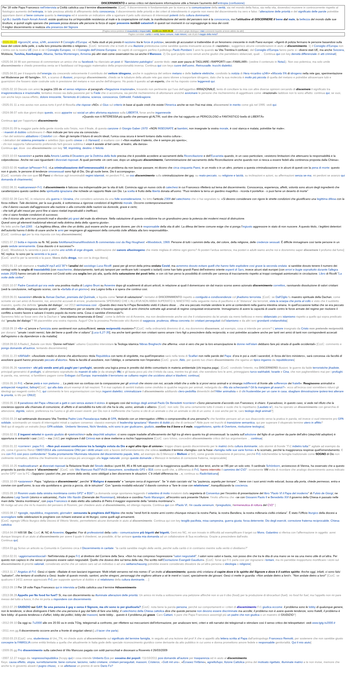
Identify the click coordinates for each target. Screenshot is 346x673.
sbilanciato (270, 316)
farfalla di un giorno (74, 289)
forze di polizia (153, 42)
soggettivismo (202, 426)
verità (221, 7)
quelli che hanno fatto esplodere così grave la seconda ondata (247, 265)
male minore (180, 34)
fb (20, 328)
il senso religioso (74, 89)
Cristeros (154, 662)
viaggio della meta (207, 34)
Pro (30, 650)
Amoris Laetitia (60, 155)
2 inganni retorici (41, 434)
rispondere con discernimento (72, 599)
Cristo (305, 328)
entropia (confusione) (231, 3)
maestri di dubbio (15, 132)
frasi (24, 19)
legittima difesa (326, 198)
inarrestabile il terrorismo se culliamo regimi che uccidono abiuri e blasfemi (139, 375)
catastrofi (147, 23)
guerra (55, 198)
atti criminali (328, 53)
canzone (113, 128)
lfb (119, 371)
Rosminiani (107, 497)
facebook (88, 61)
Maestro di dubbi (159, 422)
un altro (90, 112)
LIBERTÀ (132, 112)
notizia (235, 73)
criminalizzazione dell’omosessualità (79, 167)
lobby (312, 607)
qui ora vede (46, 285)
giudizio (149, 426)
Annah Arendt (38, 19)
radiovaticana (27, 465)
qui (278, 53)
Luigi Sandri (21, 497)
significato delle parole (312, 11)
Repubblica (103, 355)
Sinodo (99, 465)
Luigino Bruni (91, 285)
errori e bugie (293, 269)
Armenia (85, 53)
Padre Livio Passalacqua (84, 418)
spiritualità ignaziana (59, 191)
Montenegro (71, 53)
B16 (150, 469)
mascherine (64, 269)
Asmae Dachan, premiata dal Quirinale (70, 297)
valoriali (39, 563)
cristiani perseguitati (207, 320)
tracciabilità (42, 269)
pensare (54, 23)
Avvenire (109, 285)
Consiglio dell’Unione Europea (97, 49)
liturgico (313, 512)
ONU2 (31, 395)
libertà (156, 191)
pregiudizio (224, 505)
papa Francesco (57, 501)
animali (133, 383)
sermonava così (86, 305)
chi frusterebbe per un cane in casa (264, 391)
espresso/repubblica (45, 658)
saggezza (149, 320)
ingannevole (163, 112)
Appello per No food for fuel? (38, 595)
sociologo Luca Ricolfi (97, 265)
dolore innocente (50, 97)
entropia (38, 11)
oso (132, 175)
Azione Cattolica (234, 662)
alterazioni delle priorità (123, 595)
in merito (235, 104)
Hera (246, 73)
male (292, 19)
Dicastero (78, 155)
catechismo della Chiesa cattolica (143, 611)
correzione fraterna (300, 520)
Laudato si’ (265, 406)
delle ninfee (15, 277)
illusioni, (68, 77)
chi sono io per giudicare (125, 426)
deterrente (257, 520)
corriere (189, 402)
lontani (269, 559)
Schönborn (273, 465)
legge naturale (111, 458)
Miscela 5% (279, 73)
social (80, 112)
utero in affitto (312, 422)
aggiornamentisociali (32, 556)
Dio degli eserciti (275, 520)
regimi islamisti (94, 175)
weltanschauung (136, 563)
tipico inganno (262, 359)
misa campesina (213, 520)
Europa (86, 375)
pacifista (196, 520)
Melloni (182, 454)
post (117, 61)
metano (177, 73)
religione (244, 563)
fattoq (33, 387)
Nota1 (281, 61)
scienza (96, 97)
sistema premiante (33, 140)
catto (114, 532)
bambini (182, 128)
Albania (48, 53)
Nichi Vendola (98, 426)
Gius (106, 104)
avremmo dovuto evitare (191, 265)
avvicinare (191, 93)
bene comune (35, 15)
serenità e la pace (45, 254)
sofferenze (280, 383)
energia (47, 73)
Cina (286, 371)
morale (223, 128)
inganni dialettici (112, 391)
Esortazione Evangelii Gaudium (183, 559)
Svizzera (338, 49)
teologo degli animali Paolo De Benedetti (156, 402)
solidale (58, 426)
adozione (250, 434)
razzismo (130, 42)
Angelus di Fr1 (27, 571)
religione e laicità (232, 175)
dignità (20, 410)
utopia (31, 662)
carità (148, 34)
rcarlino (256, 73)
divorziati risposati (54, 465)
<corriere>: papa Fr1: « (71, 446)
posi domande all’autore (173, 658)
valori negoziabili (184, 556)
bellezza (305, 19)
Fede (97, 93)
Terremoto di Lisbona (76, 97)
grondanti (263, 320)
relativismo (201, 485)
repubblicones (285, 359)
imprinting (74, 148)
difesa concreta (180, 320)
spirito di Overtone (224, 426)
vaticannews (27, 187)
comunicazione (201, 7)
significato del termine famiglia (131, 638)
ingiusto (247, 226)
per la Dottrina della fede (100, 155)
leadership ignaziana (133, 422)
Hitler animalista (225, 391)
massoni (141, 662)
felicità (100, 148)
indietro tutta (300, 446)
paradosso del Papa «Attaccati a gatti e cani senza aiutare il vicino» (62, 402)
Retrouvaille (203, 65)
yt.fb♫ (8, 19)
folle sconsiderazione (128, 198)
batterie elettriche (203, 73)
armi (60, 230)
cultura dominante (197, 15)
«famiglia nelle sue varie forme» (233, 450)
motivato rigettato (269, 662)
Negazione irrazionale (119, 89)
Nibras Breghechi (150, 344)
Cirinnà (90, 438)
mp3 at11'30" (57, 265)
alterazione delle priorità (275, 11)
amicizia (46, 328)
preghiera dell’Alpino (105, 512)
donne (241, 344)
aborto (62, 359)
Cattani (168, 614)
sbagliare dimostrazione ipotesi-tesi (310, 391)
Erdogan (70, 375)
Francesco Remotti (281, 638)
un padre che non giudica (243, 614)
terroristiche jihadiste (326, 367)
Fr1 (45, 167)
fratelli (296, 383)
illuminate (101, 595)
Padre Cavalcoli (28, 285)
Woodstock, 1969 (159, 242)
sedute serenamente (22, 246)
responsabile (151, 226)
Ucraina (68, 198)
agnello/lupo (215, 662)
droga (72, 257)
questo (48, 112)
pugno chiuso (46, 665)
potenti (174, 15)
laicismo (82, 662)
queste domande (141, 458)
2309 (167, 198)
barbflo (16, 19)
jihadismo (243, 297)
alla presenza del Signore (62, 27)
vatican (23, 167)
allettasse (70, 665)
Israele (275, 371)
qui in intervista (64, 587)
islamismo (289, 316)
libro (267, 493)
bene (279, 19)
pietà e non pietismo (46, 383)
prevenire (123, 23)
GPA (113, 418)
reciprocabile (321, 520)
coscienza (241, 485)
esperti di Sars (234, 269)
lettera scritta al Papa (233, 638)
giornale (65, 512)
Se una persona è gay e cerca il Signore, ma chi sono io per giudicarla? (92, 607)
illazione (138, 45)
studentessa (41, 638)
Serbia (58, 53)
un (112, 61)
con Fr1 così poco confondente (26, 454)
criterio (118, 104)
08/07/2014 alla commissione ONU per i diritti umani (70, 450)
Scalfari (193, 355)
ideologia (230, 563)
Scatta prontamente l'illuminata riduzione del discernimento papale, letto (93, 454)
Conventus (213, 493)
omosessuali (56, 171)
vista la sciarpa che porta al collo (290, 301)
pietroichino (76, 434)
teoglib (185, 520)
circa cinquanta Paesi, (187, 167)
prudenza (163, 320)
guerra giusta (233, 520)
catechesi (172, 187)
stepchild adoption (104, 434)
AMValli (23, 355)
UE (30, 49)
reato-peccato (208, 175)
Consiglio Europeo (59, 49)
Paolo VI (182, 505)
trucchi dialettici (222, 65)
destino (87, 148)
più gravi (73, 218)
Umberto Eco (101, 658)
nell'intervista (48, 7)
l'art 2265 (26, 226)
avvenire (24, 155)
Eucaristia (217, 155)
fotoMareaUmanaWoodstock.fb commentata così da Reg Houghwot (101, 242)
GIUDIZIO (24, 607)
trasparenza (201, 658)
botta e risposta (27, 242)
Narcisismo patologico (139, 61)
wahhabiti (264, 371)
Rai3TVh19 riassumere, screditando (116, 469)
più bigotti (147, 532)
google (23, 512)
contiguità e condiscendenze (213, 297)
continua (193, 375)
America (171, 104)
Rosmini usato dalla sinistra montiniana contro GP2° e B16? (56, 493)
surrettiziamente (46, 662)
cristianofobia (278, 320)
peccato (50, 359)
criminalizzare (133, 391)
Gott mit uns (170, 662)
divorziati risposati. (67, 159)
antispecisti (8, 387)
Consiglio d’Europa (326, 45)
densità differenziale (304, 53)
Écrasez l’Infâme (193, 662)
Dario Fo (106, 665)
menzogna (64, 15)
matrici (222, 446)
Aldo (182, 359)
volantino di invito (159, 493)
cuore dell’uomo (184, 65)
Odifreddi (125, 97)
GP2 (142, 469)
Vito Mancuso (83, 469)
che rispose (83, 104)
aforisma (101, 112)
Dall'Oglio (282, 297)
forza (246, 520)
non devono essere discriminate (216, 611)
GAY (39, 607)
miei (202, 31)
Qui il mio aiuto (301, 642)
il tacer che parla (107, 630)
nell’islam (251, 344)
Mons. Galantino (267, 532)
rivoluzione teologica (251, 426)
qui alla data (55, 387)
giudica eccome (272, 607)
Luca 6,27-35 (101, 332)
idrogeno (296, 73)
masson (92, 614)
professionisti (95, 532)
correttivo (279, 285)
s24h (265, 73)
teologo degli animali (258, 410)
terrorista (255, 297)
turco (253, 371)
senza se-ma (303, 175)
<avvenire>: (55, 367)
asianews (25, 481)
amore (279, 328)
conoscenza (107, 11)
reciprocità (113, 328)
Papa (227, 355)
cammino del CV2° (235, 469)
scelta (131, 191)
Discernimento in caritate (98, 548)
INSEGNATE (166, 128)
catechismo (183, 198)
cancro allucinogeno (131, 249)
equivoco (113, 112)
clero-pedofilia (187, 391)
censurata (80, 512)
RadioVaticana (209, 473)
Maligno (98, 481)
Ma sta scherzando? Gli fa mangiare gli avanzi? (254, 387)
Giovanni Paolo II (256, 497)
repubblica (36, 512)
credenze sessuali (268, 242)
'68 (65, 148)
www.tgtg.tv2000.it (323, 622)
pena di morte (320, 167)
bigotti (164, 532)
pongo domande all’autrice (18, 348)
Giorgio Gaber (131, 128)
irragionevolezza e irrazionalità (20, 93)
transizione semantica (241, 422)
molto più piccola (255, 77)
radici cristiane (98, 662)
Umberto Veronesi (76, 426)
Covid (166, 265)
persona (181, 607)
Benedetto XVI (280, 497)
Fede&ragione (142, 97)
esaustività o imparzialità (139, 31)
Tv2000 (37, 622)
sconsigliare (8, 516)
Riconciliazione (193, 155)
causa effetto (17, 662)
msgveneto (51, 512)
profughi (35, 371)
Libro (322, 273)
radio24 (43, 265)
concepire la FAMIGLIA (15, 642)
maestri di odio (87, 371)
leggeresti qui (206, 81)
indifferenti (249, 383)
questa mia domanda (145, 536)
